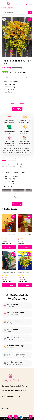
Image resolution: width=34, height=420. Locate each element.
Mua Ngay (17, 109)
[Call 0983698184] (10, 417)
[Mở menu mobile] (30, 5)
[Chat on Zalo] (21, 417)
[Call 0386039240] (16, 417)
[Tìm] (30, 12)
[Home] (8, 5)
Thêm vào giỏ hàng (17, 104)
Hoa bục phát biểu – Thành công (8, 272)
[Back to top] (30, 417)
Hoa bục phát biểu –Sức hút (23, 272)
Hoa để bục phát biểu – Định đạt (8, 234)
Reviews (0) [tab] (12, 159)
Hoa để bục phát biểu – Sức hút (24, 234)
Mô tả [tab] (4, 159)
